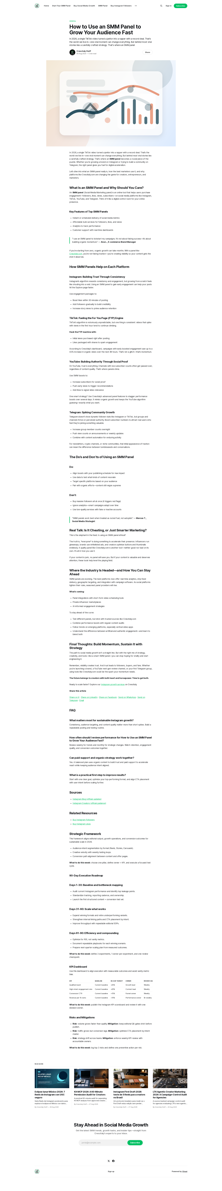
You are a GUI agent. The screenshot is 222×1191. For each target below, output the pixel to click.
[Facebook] (113, 1161)
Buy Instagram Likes (82, 824)
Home (46, 6)
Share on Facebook (108, 697)
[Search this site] (161, 6)
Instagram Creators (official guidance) (89, 803)
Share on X (74, 697)
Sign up (111, 1171)
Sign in (168, 6)
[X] (109, 1161)
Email (81, 700)
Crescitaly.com (75, 254)
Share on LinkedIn (89, 697)
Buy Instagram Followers (121, 6)
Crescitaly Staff (84, 51)
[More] (136, 6)
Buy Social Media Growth (84, 6)
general (72, 21)
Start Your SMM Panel (61, 6)
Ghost (184, 1171)
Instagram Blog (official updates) (87, 799)
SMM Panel (102, 6)
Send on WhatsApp (127, 697)
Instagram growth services (113, 684)
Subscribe (180, 6)
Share (147, 52)
